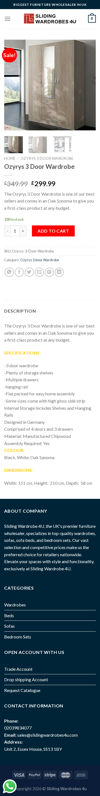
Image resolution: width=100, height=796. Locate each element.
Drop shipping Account (26, 679)
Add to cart (53, 230)
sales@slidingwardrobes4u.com (47, 735)
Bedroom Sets (17, 636)
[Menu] (7, 18)
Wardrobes (15, 604)
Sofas (9, 626)
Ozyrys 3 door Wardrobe (47, 158)
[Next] (87, 85)
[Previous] (13, 85)
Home (9, 158)
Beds (9, 615)
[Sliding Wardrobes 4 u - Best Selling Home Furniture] (49, 18)
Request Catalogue (22, 690)
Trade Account (18, 669)
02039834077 (18, 727)
